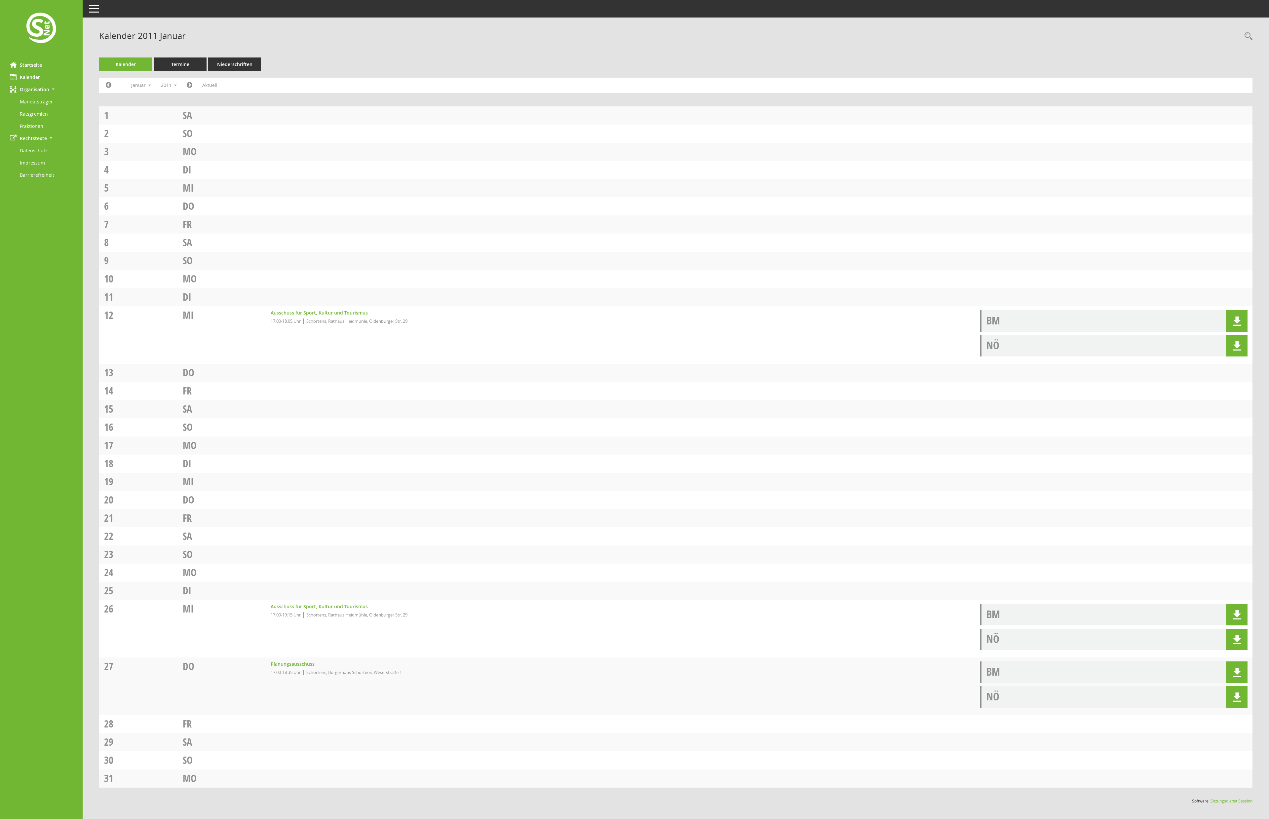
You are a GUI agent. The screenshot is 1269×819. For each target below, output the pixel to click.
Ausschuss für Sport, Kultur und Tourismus (319, 313)
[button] (41, 89)
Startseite (31, 65)
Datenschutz (34, 150)
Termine (180, 64)
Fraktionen (31, 126)
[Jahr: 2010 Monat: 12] (108, 85)
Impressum (32, 163)
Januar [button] (139, 85)
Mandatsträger (36, 101)
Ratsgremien (34, 114)
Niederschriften (234, 64)
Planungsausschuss (293, 664)
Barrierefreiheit (37, 175)
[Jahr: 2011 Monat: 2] (189, 85)
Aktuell (209, 85)
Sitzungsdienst (1231, 801)
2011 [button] (167, 85)
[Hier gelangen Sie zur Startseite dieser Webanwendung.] (41, 29)
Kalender (30, 77)
